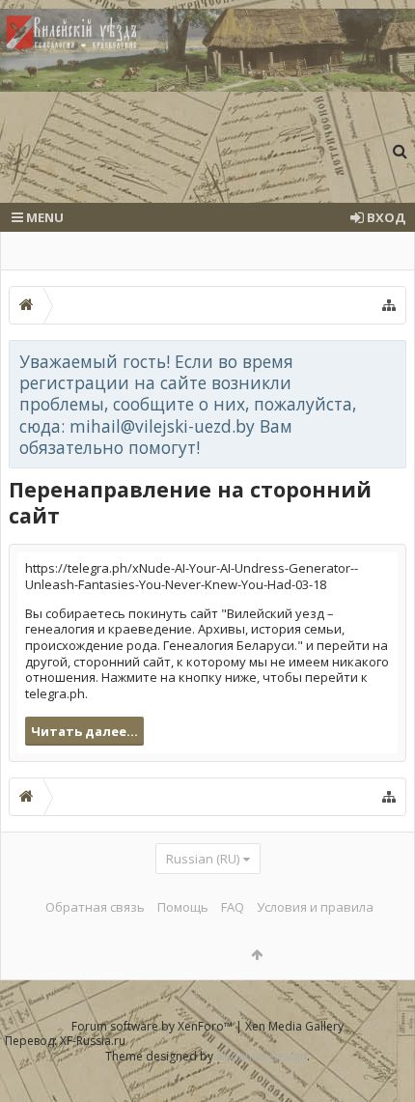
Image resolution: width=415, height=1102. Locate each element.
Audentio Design (261, 1056)
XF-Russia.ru (92, 1040)
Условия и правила (315, 907)
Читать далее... (84, 731)
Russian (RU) (202, 858)
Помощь (182, 907)
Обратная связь (95, 907)
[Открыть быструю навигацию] (389, 305)
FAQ (232, 907)
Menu (43, 217)
